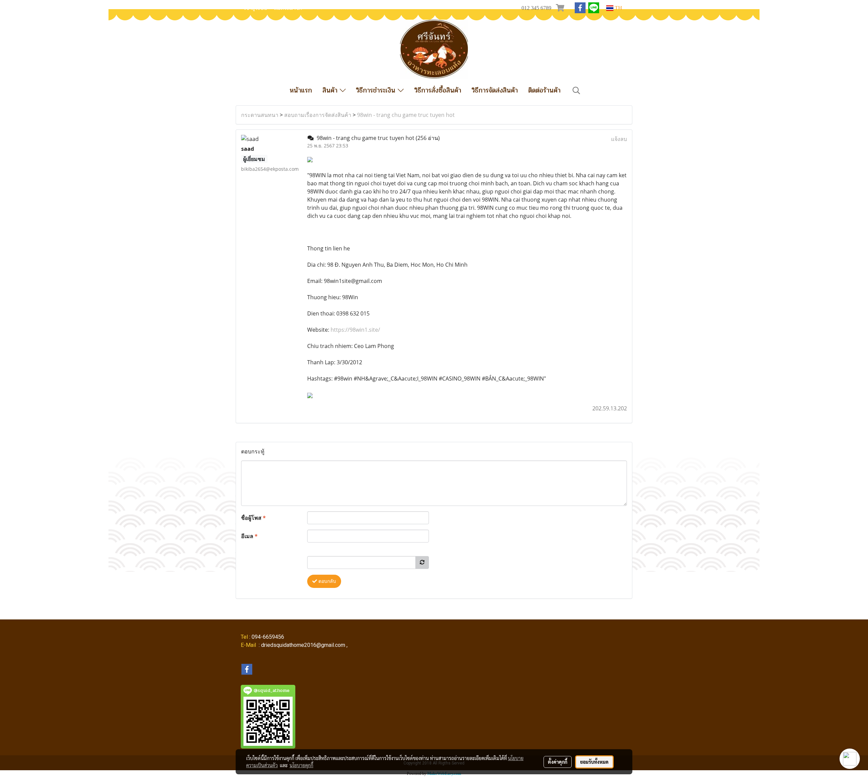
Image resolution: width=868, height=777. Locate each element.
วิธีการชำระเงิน (377, 90)
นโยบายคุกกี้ (301, 765)
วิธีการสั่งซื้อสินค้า (437, 90)
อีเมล (249, 536)
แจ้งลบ (619, 139)
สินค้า (331, 90)
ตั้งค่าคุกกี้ (557, 762)
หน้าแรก (301, 90)
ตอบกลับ (326, 581)
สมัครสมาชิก (288, 8)
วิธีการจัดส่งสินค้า (495, 90)
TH (617, 8)
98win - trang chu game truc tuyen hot (406, 115)
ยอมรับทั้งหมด (594, 762)
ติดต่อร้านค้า (544, 90)
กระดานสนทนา (259, 115)
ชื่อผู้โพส (253, 518)
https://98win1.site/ (355, 329)
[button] (576, 90)
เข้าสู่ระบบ (255, 8)
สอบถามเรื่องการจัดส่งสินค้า (317, 115)
